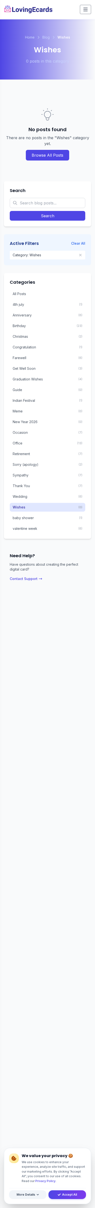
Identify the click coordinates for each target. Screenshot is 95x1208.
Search (47, 215)
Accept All (69, 1194)
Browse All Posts (47, 155)
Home (30, 37)
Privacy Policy (45, 1181)
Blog (46, 37)
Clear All (78, 243)
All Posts (19, 294)
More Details (26, 1194)
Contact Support (24, 579)
